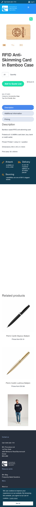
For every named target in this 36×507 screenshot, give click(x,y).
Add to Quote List (13, 83)
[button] (28, 7)
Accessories (12, 96)
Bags (18, 96)
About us (5, 487)
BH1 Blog (5, 475)
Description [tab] (9, 107)
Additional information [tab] (13, 113)
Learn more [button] (14, 498)
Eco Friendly (8, 98)
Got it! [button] (18, 503)
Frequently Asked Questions (11, 477)
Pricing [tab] (7, 119)
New (14, 98)
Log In (32, 2)
